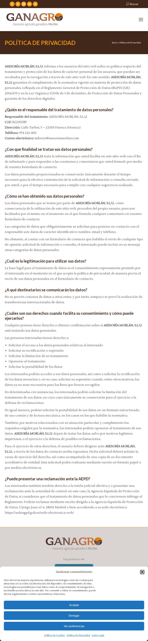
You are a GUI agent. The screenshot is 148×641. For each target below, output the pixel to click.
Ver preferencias (74, 626)
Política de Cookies (54, 635)
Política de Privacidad (78, 635)
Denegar (74, 615)
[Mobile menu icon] (141, 19)
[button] (142, 572)
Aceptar (74, 605)
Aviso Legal (98, 635)
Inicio (115, 42)
